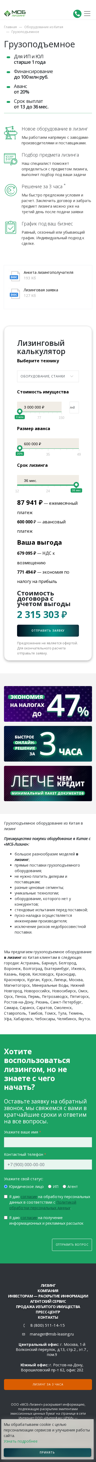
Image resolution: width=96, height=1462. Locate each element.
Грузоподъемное (25, 32)
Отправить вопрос (72, 1244)
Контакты (48, 1317)
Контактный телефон (23, 1154)
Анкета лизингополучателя (48, 272)
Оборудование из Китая (43, 27)
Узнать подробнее (21, 1441)
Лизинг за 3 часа (48, 1384)
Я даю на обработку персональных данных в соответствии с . (49, 1202)
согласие (29, 1196)
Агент (72, 1186)
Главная (10, 27)
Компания (48, 1290)
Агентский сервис (48, 1301)
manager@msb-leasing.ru (52, 1334)
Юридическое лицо (26, 1186)
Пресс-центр (48, 1311)
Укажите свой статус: (23, 1178)
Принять (47, 1452)
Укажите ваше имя (21, 1132)
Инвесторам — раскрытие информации (48, 1296)
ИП (55, 1186)
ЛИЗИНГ (48, 1285)
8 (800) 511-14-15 (47, 1325)
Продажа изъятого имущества (48, 1306)
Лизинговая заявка (41, 289)
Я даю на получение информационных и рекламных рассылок (46, 1220)
